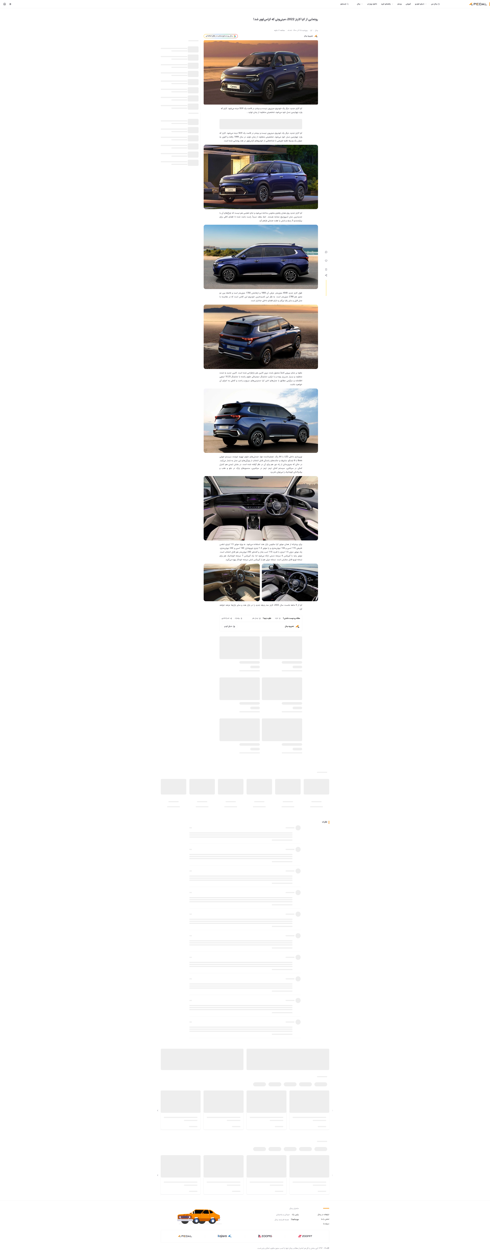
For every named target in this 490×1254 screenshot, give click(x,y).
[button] (201, 1216)
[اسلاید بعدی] (158, 1110)
